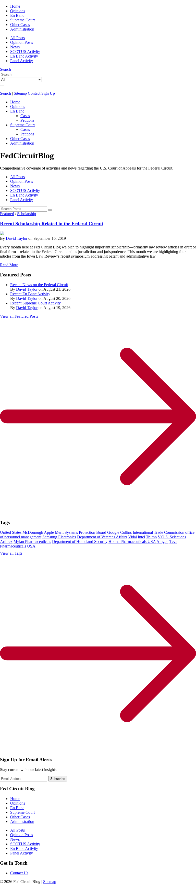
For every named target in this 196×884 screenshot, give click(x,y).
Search (5, 69)
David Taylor (16, 238)
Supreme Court (22, 20)
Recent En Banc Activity (30, 294)
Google (113, 532)
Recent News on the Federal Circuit (39, 285)
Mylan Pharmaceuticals (32, 541)
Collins (126, 532)
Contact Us (19, 873)
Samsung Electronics (59, 537)
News (15, 47)
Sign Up (48, 93)
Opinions (17, 11)
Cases (25, 116)
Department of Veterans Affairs (102, 537)
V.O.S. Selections (172, 537)
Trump (151, 537)
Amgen (162, 541)
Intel (141, 537)
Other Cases (20, 24)
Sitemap (20, 93)
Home (15, 6)
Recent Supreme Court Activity (35, 303)
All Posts (17, 38)
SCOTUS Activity (25, 51)
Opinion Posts (21, 42)
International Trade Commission (158, 532)
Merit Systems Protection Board (80, 532)
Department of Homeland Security (79, 541)
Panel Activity (21, 61)
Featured (7, 214)
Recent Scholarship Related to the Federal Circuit (51, 223)
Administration (22, 29)
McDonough (32, 532)
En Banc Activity (24, 56)
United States (10, 532)
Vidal (132, 537)
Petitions (27, 120)
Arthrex (6, 541)
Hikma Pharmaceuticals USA (132, 541)
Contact (34, 93)
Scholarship (26, 214)
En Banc (17, 15)
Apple (49, 532)
